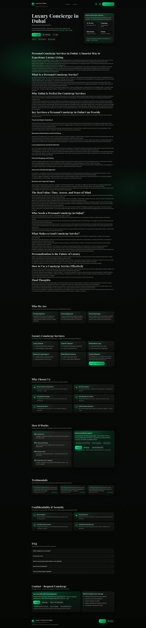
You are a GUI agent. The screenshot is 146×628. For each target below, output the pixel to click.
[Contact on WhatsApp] (100, 4)
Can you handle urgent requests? (42, 571)
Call (57, 34)
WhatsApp (47, 34)
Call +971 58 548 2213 (97, 447)
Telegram (37, 34)
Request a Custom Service (96, 363)
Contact (75, 4)
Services (68, 4)
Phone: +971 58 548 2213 (56, 602)
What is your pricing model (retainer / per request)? (47, 561)
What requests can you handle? (42, 551)
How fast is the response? (40, 566)
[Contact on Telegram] (96, 4)
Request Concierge (108, 4)
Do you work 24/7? (38, 556)
